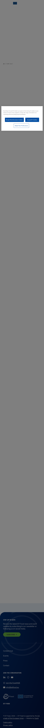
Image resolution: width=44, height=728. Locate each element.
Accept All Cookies (32, 120)
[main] (22, 118)
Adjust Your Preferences (21, 125)
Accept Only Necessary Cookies (14, 120)
